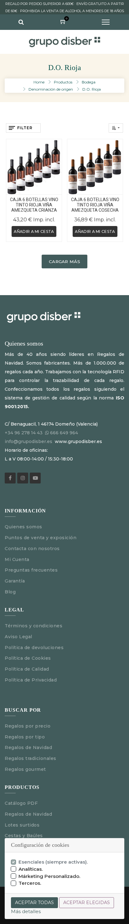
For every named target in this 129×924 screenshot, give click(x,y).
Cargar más (64, 261)
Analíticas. (30, 869)
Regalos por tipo (25, 737)
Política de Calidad (27, 669)
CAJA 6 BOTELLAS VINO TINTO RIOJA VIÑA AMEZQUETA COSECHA (95, 205)
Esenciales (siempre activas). (53, 862)
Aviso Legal (19, 636)
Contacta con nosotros (32, 548)
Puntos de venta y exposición (40, 537)
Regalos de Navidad (28, 747)
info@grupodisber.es (28, 441)
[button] (116, 128)
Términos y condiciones (33, 626)
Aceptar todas (34, 902)
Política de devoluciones (34, 647)
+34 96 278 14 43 (24, 433)
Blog (10, 592)
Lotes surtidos (22, 825)
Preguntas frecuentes (31, 570)
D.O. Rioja (91, 89)
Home (39, 82)
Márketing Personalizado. (49, 876)
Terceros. (29, 883)
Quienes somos (23, 527)
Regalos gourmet (25, 769)
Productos (63, 82)
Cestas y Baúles (24, 835)
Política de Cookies (28, 658)
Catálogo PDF (21, 803)
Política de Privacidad (31, 680)
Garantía (15, 581)
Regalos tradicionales (30, 758)
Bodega (88, 82)
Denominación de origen (50, 89)
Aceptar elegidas (86, 902)
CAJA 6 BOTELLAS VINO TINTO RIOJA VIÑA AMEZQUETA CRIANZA (34, 205)
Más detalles (26, 911)
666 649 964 (64, 433)
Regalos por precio (27, 726)
